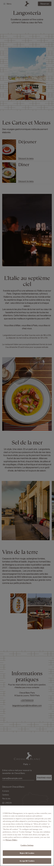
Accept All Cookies (27, 861)
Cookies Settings (27, 845)
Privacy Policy (11, 840)
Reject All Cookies (27, 853)
